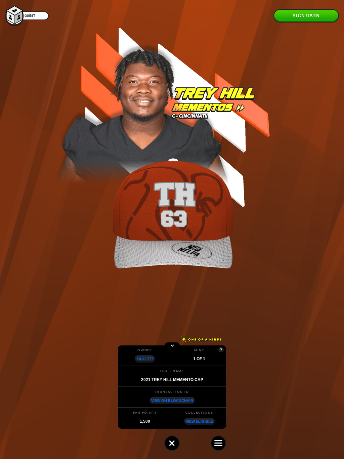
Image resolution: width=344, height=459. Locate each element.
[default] (172, 443)
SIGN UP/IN (306, 15)
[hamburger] (218, 443)
